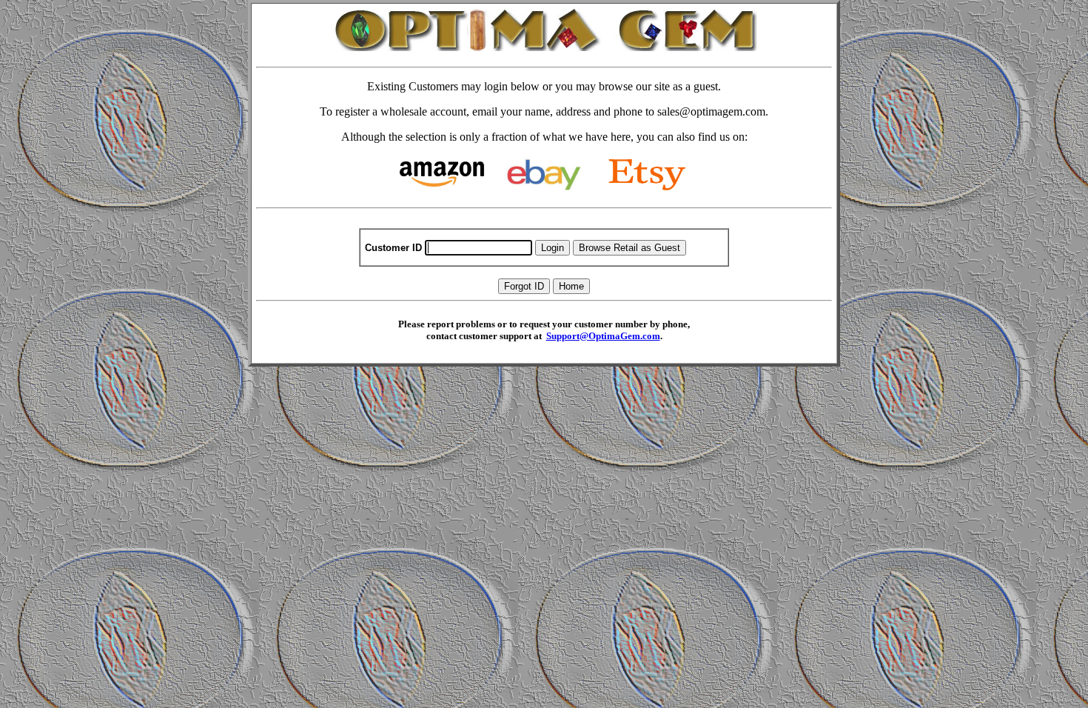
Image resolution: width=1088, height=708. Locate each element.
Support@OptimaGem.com (603, 335)
